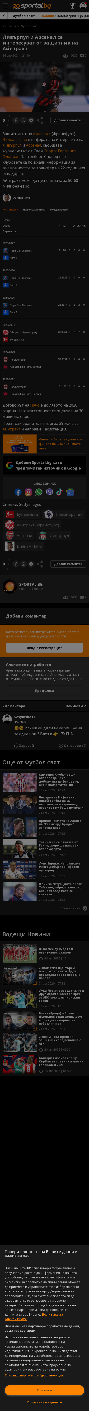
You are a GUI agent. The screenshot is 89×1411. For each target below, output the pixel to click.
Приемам (44, 1390)
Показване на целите (44, 1402)
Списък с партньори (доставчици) (34, 1375)
